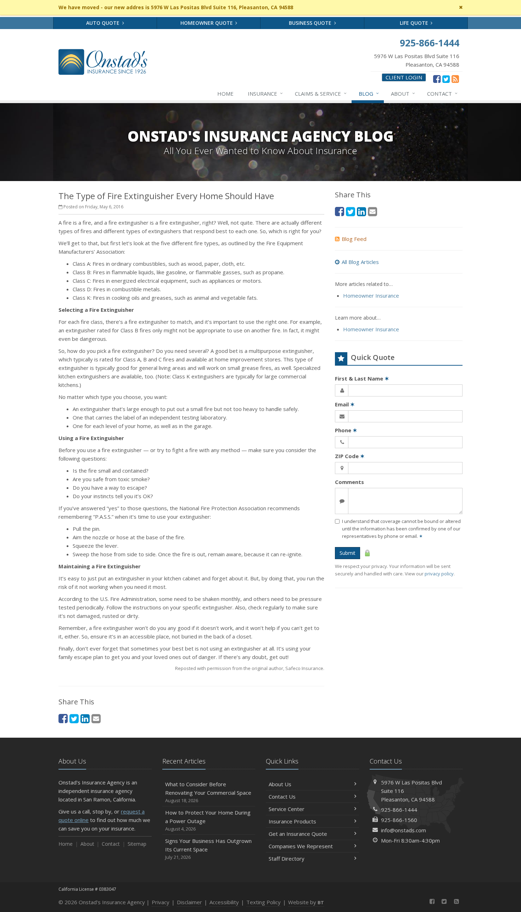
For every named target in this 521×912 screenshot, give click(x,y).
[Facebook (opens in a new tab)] (437, 79)
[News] (455, 79)
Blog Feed (354, 238)
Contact (442, 93)
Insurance (265, 93)
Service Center (286, 808)
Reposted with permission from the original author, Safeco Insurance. (249, 668)
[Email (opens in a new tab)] (96, 718)
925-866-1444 (399, 809)
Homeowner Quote (207, 22)
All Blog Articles (360, 261)
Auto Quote (103, 22)
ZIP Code (350, 456)
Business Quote (311, 22)
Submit (347, 553)
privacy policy (439, 573)
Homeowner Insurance (371, 295)
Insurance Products (292, 821)
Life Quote (415, 22)
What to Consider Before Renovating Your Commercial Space (208, 792)
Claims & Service (321, 93)
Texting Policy (263, 902)
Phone (346, 430)
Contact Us (282, 796)
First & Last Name (362, 378)
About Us (280, 784)
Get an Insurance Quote (298, 833)
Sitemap (137, 843)
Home (225, 93)
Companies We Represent (301, 846)
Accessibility (224, 902)
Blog (369, 93)
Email (345, 404)
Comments (349, 481)
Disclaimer (189, 902)
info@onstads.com (403, 830)
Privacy (160, 902)
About (403, 93)
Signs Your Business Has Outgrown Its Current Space (208, 848)
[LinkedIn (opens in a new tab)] (85, 718)
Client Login (404, 77)
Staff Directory (286, 858)
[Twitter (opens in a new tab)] (446, 79)
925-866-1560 (399, 819)
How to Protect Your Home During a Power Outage (208, 820)
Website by (306, 902)
